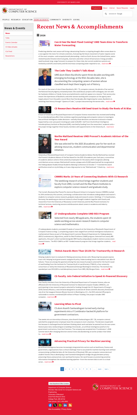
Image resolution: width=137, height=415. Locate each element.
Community (55, 20)
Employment (96, 8)
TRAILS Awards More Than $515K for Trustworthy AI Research (89, 250)
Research (16, 20)
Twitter (55, 405)
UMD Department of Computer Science (19, 10)
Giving (76, 20)
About (105, 8)
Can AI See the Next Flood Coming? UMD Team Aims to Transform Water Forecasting (91, 43)
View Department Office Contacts (59, 383)
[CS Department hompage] (112, 386)
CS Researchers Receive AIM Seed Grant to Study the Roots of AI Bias (92, 108)
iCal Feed (8, 51)
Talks (7, 38)
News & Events (41, 20)
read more (105, 63)
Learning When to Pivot (67, 304)
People (6, 20)
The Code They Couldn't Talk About (74, 70)
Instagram (60, 405)
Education (27, 20)
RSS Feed (70, 405)
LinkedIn (65, 405)
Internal (112, 8)
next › (100, 369)
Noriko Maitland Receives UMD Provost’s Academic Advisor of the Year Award (91, 138)
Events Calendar (11, 42)
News (7, 33)
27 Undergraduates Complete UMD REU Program (81, 213)
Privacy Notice (66, 409)
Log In (132, 8)
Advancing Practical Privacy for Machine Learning (82, 341)
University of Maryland (68, 2)
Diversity (67, 20)
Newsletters (10, 56)
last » (107, 369)
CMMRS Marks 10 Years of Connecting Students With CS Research (91, 176)
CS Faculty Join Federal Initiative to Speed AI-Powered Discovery (90, 276)
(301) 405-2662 (62, 401)
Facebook (50, 405)
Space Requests (122, 8)
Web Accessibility (54, 409)
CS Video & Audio (11, 47)
